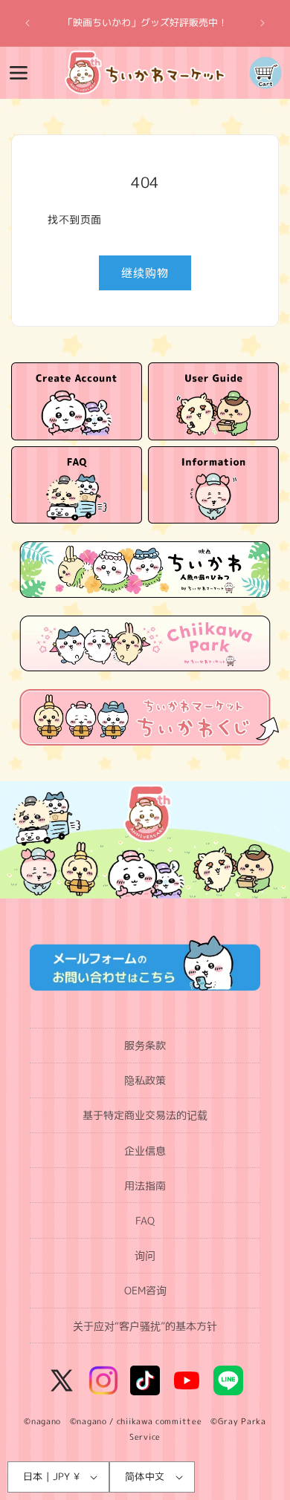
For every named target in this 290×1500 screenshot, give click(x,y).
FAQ (145, 1220)
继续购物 (145, 273)
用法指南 (145, 1185)
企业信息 (145, 1151)
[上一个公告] (27, 23)
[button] (18, 72)
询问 (145, 1255)
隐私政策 (145, 1080)
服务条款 (145, 1045)
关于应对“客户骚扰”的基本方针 (145, 1326)
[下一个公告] (262, 23)
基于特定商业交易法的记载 (145, 1115)
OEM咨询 (145, 1290)
